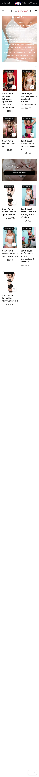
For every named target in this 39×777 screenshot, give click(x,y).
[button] (31, 11)
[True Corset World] (19, 11)
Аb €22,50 (10, 218)
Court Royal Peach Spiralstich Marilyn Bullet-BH (10, 254)
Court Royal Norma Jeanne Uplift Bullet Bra (9, 212)
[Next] (36, 3)
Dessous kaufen (19, 173)
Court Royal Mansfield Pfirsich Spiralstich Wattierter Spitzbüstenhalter (29, 99)
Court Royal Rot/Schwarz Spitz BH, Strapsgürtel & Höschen (27, 256)
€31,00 (9, 150)
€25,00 (28, 153)
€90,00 (28, 221)
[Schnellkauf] (14, 87)
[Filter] (35, 66)
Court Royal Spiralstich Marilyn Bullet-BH (10, 298)
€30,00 (9, 111)
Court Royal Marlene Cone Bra (8, 144)
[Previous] (2, 3)
